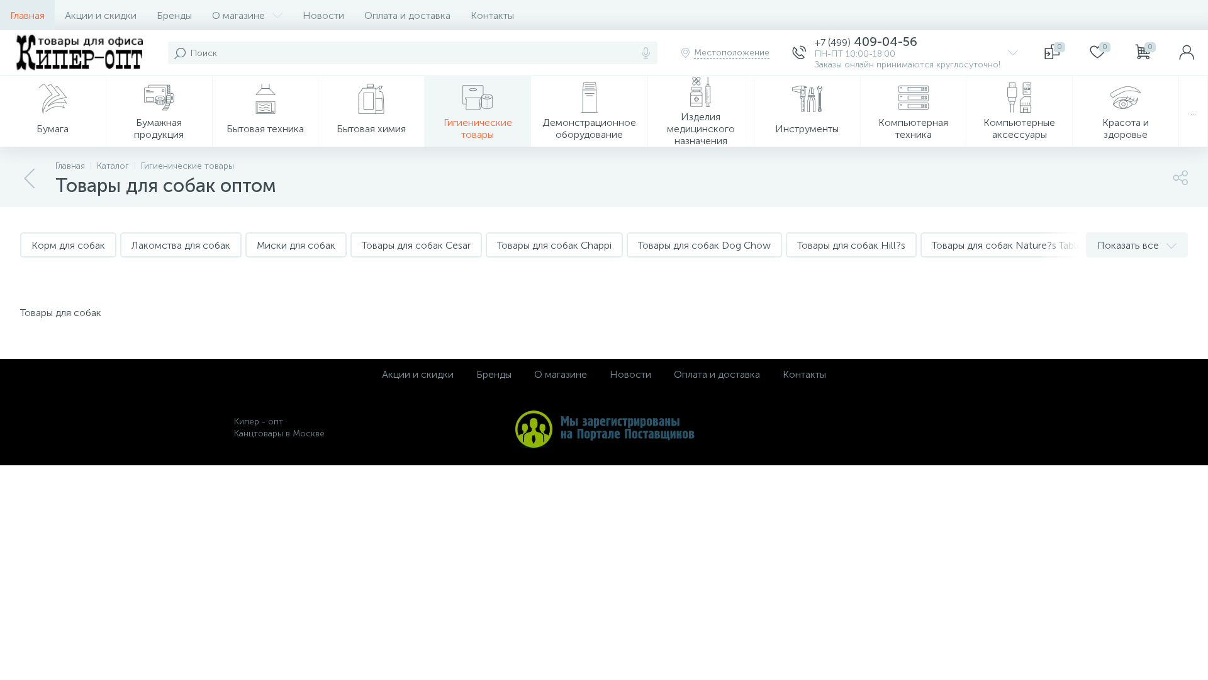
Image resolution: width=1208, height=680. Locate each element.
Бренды (174, 15)
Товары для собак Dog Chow (704, 245)
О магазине (238, 15)
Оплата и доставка (407, 15)
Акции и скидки (101, 15)
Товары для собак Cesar (416, 245)
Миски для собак (296, 245)
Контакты (492, 15)
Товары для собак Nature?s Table (1007, 245)
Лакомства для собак (180, 245)
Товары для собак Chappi (554, 245)
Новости (323, 15)
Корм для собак (68, 245)
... (1193, 112)
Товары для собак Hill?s (851, 245)
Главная (27, 15)
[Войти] (1186, 53)
